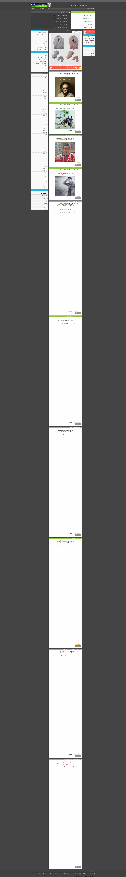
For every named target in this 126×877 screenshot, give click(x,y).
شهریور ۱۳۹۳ (44, 185)
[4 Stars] (78, 97)
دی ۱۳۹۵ (45, 134)
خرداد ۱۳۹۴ (45, 168)
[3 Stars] (79, 97)
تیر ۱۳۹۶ (45, 126)
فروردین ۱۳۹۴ (44, 172)
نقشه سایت (66, 876)
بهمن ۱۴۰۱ (45, 92)
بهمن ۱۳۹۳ (45, 176)
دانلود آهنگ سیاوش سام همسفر (62, 26)
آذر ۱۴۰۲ (45, 79)
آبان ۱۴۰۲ (45, 81)
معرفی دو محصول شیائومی (63, 20)
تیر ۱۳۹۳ (45, 187)
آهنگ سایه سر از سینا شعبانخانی (89, 15)
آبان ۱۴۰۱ (45, 96)
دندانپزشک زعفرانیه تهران (43, 207)
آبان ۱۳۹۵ (45, 138)
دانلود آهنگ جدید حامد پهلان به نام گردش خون (72, 135)
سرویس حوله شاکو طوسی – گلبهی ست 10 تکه (73, 68)
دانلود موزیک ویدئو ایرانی (81, 873)
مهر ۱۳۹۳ (45, 183)
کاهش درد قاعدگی (45, 201)
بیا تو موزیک (39, 873)
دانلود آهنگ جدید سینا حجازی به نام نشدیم (72, 71)
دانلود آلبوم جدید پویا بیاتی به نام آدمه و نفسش (72, 201)
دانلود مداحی (92, 53)
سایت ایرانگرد (45, 209)
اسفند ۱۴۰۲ (45, 77)
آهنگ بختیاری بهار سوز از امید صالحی (88, 21)
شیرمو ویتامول (45, 198)
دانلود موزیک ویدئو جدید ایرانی (63, 873)
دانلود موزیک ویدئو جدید (72, 873)
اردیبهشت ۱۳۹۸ (44, 111)
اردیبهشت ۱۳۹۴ (44, 170)
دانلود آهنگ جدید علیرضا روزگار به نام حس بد (72, 538)
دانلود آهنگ (92, 49)
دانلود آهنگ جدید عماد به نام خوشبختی (73, 316)
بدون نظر (61, 73)
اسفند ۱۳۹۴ (45, 151)
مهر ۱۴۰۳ (45, 75)
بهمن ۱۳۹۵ (45, 132)
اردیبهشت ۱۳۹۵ (44, 147)
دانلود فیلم (92, 51)
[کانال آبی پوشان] (41, 5)
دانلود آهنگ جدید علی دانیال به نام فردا (73, 427)
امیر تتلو (93, 873)
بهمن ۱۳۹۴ (45, 153)
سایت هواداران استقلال (44, 195)
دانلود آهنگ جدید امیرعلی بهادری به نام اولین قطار (71, 649)
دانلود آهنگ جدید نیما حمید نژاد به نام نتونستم (72, 759)
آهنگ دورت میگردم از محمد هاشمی (88, 27)
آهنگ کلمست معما (91, 24)
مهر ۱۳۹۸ (45, 107)
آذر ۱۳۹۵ (45, 136)
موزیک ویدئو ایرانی (55, 873)
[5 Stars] (77, 97)
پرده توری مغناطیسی (44, 197)
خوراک (69, 876)
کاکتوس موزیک (45, 203)
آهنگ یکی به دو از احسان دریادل (89, 36)
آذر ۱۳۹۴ (45, 157)
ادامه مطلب (77, 99)
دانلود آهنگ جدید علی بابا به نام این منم (73, 167)
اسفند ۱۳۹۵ (45, 130)
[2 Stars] (80, 97)
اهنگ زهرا (46, 206)
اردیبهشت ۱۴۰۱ (44, 100)
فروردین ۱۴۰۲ (44, 88)
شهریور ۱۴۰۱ (44, 98)
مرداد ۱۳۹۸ (45, 109)
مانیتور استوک (45, 200)
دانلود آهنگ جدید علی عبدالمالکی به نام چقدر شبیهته (71, 102)
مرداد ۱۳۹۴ (45, 164)
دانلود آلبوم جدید (48, 873)
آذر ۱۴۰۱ (45, 94)
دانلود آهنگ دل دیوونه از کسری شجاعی (61, 23)
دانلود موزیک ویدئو (91, 55)
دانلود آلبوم (65, 203)
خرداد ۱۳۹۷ (45, 119)
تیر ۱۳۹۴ (45, 166)
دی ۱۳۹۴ (45, 155)
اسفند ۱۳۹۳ (45, 174)
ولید (63, 876)
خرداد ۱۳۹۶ (45, 128)
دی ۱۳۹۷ (45, 117)
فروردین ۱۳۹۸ (44, 113)
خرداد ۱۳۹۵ (45, 145)
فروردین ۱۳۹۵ (44, 149)
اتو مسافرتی (46, 204)
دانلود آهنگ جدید (90, 8)
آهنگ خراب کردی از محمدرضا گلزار (88, 18)
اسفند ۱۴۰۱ (45, 90)
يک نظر (62, 761)
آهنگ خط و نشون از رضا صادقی (89, 40)
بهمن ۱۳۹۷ (45, 115)
